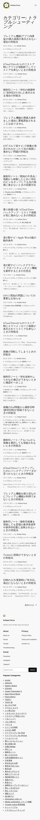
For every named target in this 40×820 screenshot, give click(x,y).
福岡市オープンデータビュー (16, 785)
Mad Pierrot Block (12, 694)
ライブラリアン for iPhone (16, 736)
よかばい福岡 (10, 730)
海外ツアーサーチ (12, 774)
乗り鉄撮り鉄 (26, 222)
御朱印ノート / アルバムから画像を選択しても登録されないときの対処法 (19, 443)
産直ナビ (8, 782)
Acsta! (7, 680)
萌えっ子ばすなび (12, 788)
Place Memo (10, 697)
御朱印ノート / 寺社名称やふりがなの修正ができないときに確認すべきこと (19, 379)
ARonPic (8, 683)
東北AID (8, 769)
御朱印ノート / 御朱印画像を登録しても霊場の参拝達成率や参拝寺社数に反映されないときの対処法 (19, 526)
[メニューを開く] (35, 5)
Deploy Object (11, 686)
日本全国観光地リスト (14, 758)
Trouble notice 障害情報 (13, 192)
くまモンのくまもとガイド (16, 713)
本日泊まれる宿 (11, 763)
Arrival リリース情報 (12, 159)
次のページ (31, 605)
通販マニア (9, 793)
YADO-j (8, 700)
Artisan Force (15, 5)
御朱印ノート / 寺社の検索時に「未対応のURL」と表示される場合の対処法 (19, 92)
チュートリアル (10, 131)
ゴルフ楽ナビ (23, 159)
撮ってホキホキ (11, 755)
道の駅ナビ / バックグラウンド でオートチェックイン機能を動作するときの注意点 (20, 268)
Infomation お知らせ (13, 799)
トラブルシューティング (13, 49)
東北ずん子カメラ (12, 771)
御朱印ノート (26, 103)
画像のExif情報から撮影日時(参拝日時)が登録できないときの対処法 (19, 410)
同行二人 (18, 422)
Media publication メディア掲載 (18, 802)
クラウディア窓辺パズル (15, 716)
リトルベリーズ (11, 738)
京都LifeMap (10, 747)
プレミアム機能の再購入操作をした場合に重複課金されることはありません (19, 120)
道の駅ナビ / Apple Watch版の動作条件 (19, 239)
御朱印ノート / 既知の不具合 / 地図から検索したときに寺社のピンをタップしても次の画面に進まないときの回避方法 (19, 181)
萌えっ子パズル (11, 791)
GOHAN (8, 688)
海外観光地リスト (12, 777)
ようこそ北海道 (11, 727)
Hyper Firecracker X (13, 691)
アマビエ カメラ (11, 708)
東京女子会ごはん (12, 766)
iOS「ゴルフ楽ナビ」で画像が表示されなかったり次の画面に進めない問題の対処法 (20, 149)
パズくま (8, 724)
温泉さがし (9, 780)
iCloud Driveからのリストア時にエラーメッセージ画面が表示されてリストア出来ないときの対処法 (19, 327)
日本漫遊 (8, 760)
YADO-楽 (9, 702)
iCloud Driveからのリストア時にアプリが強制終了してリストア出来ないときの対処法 (19, 67)
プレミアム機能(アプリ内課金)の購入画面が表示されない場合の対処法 (19, 39)
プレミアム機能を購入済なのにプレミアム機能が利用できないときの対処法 (19, 496)
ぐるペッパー (10, 719)
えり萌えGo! (10, 711)
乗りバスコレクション (14, 741)
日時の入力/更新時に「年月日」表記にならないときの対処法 (19, 581)
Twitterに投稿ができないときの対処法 (19, 556)
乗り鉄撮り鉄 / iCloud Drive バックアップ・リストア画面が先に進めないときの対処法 (19, 212)
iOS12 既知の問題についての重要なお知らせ (19, 297)
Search (32, 670)
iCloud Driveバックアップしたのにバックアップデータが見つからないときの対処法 (19, 471)
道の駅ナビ (15, 425)
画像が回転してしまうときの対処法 (19, 353)
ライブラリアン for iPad (15, 733)
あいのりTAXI (10, 705)
